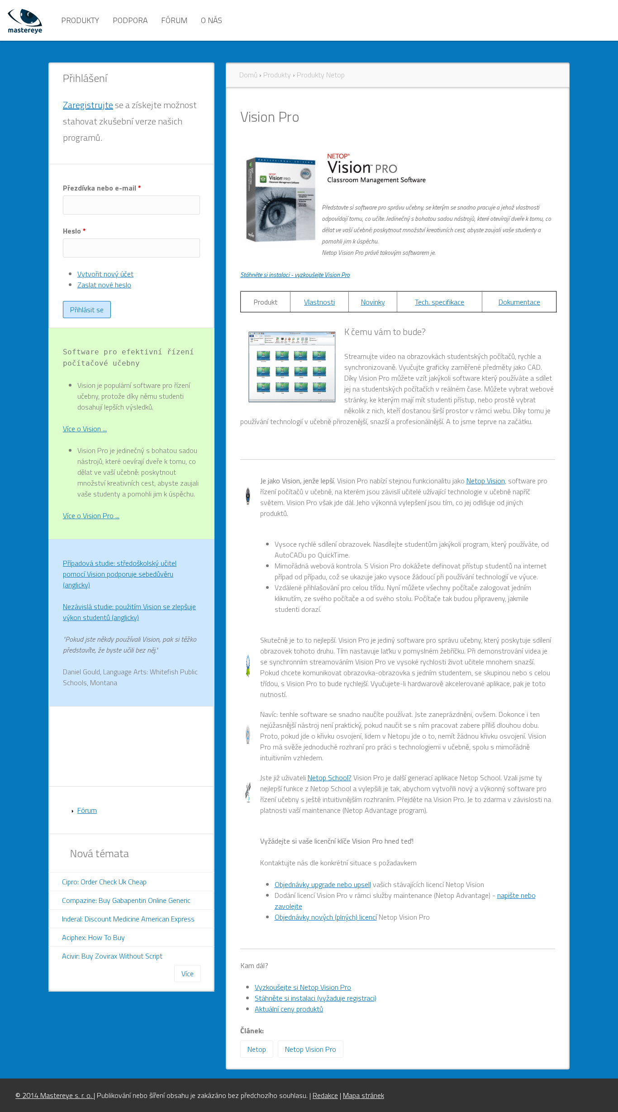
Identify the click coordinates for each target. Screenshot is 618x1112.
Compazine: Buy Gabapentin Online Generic (126, 900)
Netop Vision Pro (310, 1049)
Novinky (373, 301)
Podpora (130, 20)
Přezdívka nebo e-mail (102, 187)
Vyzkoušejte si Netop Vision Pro (303, 987)
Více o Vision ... (85, 428)
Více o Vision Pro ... (91, 515)
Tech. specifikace (439, 301)
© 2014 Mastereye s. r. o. (54, 1095)
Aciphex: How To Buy (93, 937)
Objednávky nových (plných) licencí (326, 917)
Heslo (74, 230)
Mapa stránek (363, 1095)
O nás (211, 20)
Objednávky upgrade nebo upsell (323, 884)
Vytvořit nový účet (105, 273)
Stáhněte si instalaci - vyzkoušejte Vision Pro (295, 274)
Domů (248, 74)
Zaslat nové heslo (104, 284)
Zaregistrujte (88, 105)
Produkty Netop (321, 74)
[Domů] (25, 20)
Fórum (174, 20)
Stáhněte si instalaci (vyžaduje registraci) (315, 998)
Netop (256, 1049)
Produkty (80, 20)
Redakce (325, 1095)
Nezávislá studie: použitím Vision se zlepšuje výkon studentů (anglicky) (129, 612)
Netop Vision (485, 480)
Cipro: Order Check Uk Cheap (104, 881)
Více (187, 973)
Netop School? (330, 777)
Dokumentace (519, 301)
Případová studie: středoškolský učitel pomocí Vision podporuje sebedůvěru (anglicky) (119, 574)
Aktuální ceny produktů (289, 1008)
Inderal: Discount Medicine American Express (128, 918)
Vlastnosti (319, 301)
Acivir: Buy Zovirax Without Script (112, 955)
